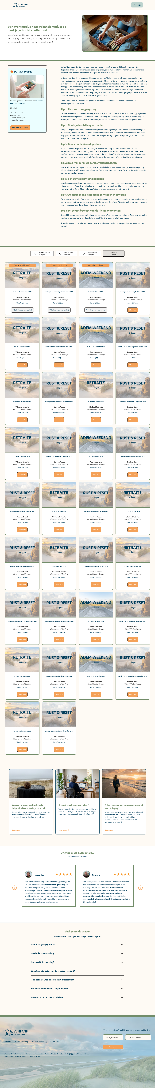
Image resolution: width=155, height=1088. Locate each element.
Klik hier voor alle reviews (77, 856)
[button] (14, 888)
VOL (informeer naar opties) (22, 310)
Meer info (132, 310)
